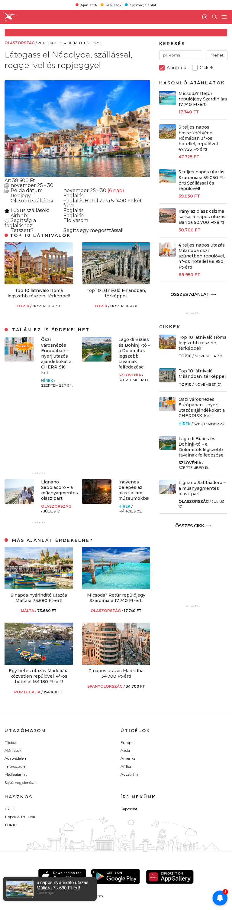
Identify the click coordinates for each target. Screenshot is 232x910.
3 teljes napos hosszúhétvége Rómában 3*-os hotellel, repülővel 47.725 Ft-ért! (198, 138)
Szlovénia (130, 375)
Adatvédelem (16, 758)
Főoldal (11, 742)
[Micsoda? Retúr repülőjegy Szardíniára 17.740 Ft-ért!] (116, 587)
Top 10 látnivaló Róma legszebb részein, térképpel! (39, 293)
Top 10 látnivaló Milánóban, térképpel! (116, 293)
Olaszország (56, 506)
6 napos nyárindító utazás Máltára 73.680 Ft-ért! (39, 597)
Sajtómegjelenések (21, 782)
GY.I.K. (10, 809)
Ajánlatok (88, 4)
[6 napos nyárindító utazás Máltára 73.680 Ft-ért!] (39, 587)
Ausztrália (129, 774)
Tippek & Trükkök (20, 816)
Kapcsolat (129, 809)
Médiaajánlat (16, 774)
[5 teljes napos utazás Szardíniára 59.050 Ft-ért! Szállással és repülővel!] (167, 182)
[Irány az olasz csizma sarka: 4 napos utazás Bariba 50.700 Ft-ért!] (167, 221)
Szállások (113, 4)
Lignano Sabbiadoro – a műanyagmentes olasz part (59, 490)
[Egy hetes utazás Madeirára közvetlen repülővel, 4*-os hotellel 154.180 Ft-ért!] (39, 663)
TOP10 (23, 306)
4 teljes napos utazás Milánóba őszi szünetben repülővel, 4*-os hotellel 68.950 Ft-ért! (202, 256)
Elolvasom (75, 220)
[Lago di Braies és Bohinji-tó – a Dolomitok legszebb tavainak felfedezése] (96, 360)
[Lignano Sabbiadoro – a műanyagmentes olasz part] (19, 502)
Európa (127, 742)
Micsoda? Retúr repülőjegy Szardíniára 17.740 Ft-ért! (116, 597)
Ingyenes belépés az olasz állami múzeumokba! (133, 490)
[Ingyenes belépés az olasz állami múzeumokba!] (96, 502)
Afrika (126, 766)
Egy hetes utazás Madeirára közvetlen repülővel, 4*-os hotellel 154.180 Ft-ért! (39, 676)
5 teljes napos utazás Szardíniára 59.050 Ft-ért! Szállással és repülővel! (202, 180)
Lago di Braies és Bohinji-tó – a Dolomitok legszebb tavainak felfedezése (134, 353)
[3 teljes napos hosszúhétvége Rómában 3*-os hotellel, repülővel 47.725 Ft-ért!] (167, 137)
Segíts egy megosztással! (93, 230)
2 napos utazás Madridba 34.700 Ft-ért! (116, 673)
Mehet (217, 55)
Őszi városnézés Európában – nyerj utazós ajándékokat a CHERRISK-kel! (56, 356)
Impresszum (16, 766)
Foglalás (73, 195)
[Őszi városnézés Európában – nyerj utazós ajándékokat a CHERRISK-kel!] (19, 360)
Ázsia (125, 750)
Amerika (128, 758)
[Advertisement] (50, 432)
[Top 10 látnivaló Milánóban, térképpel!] (116, 283)
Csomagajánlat (143, 4)
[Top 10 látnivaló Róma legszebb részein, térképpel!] (39, 283)
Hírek (47, 380)
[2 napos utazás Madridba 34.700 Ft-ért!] (116, 663)
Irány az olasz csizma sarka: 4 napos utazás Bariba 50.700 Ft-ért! (202, 216)
